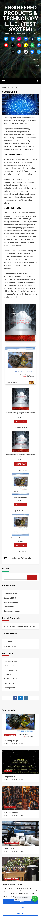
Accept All (20, 901)
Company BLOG (10, 598)
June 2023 (8, 642)
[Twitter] (6, 39)
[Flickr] (26, 39)
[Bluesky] (32, 52)
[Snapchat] (26, 45)
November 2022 (10, 646)
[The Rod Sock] (20, 833)
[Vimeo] (39, 39)
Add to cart (20, 421)
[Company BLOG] (20, 762)
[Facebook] (13, 39)
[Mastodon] (19, 52)
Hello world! (30, 626)
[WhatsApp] (32, 45)
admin (7, 744)
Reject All (20, 913)
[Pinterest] (19, 45)
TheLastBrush (9, 683)
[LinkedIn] (39, 45)
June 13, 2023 (16, 743)
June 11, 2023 (16, 815)
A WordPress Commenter (13, 626)
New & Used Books (11, 602)
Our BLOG (7, 674)
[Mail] (26, 52)
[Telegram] (39, 52)
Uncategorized (9, 688)
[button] (4, 81)
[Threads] (13, 45)
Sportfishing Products (12, 679)
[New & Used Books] (20, 798)
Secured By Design (11, 593)
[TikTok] (13, 52)
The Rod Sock (9, 607)
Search (5, 568)
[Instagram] (19, 39)
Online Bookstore (10, 670)
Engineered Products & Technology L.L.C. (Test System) (20, 18)
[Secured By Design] (20, 726)
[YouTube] (6, 45)
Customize (20, 907)
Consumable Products (12, 611)
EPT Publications (10, 666)
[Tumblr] (32, 39)
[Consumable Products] (20, 869)
